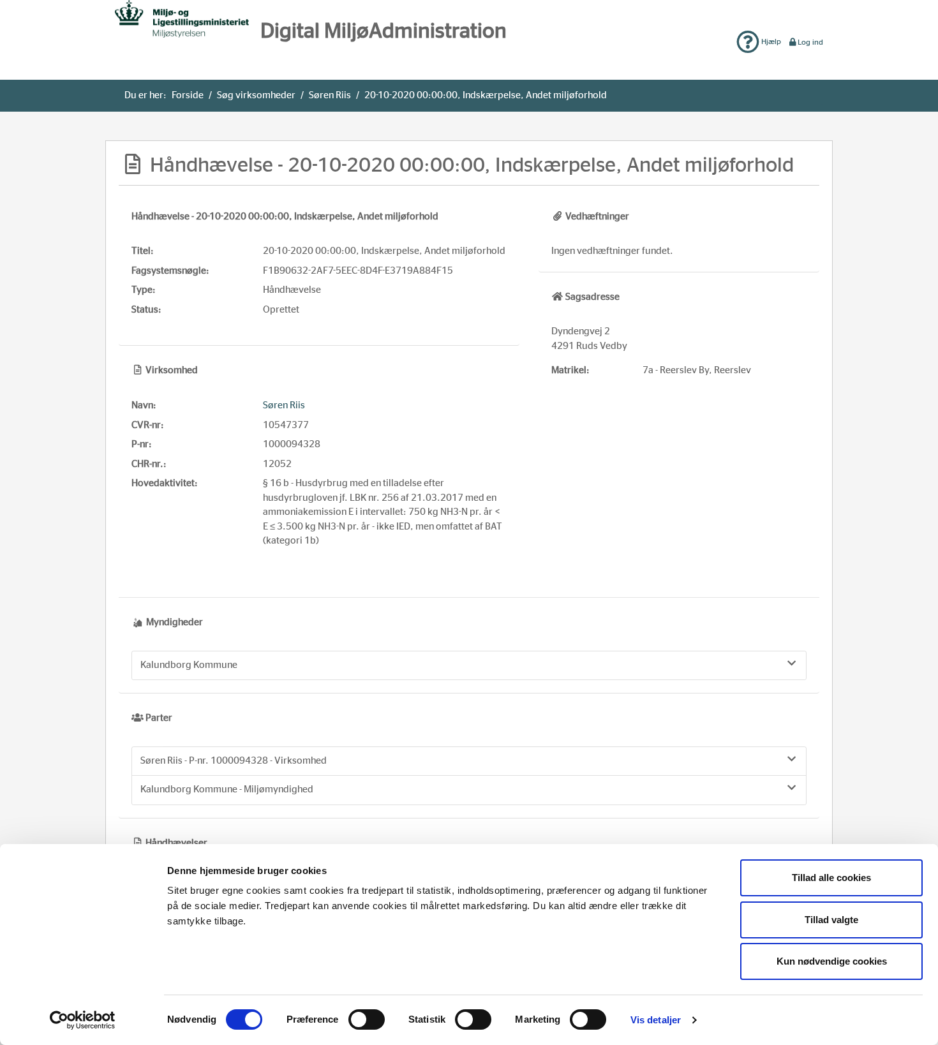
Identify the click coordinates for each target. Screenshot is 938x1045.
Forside (188, 95)
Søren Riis (330, 95)
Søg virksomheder (256, 95)
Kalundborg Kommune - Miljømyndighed (226, 789)
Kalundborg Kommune (188, 665)
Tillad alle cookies (831, 877)
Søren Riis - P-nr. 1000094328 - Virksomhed (233, 761)
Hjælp (770, 41)
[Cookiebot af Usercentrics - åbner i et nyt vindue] (82, 1020)
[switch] (366, 1019)
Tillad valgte (831, 919)
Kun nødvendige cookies (832, 961)
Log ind (810, 42)
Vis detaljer (655, 1019)
